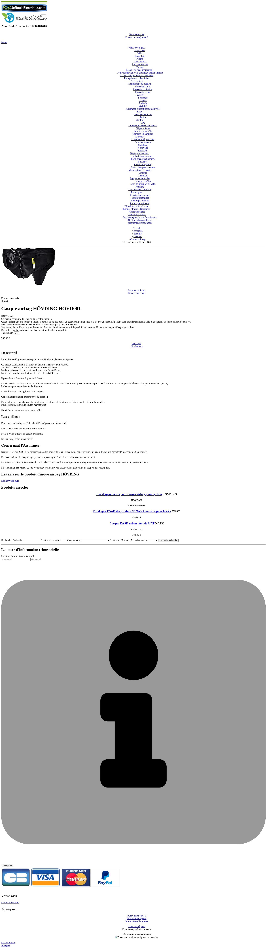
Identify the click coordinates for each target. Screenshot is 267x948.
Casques (143, 100)
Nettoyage (143, 147)
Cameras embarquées (142, 134)
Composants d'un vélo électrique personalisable (140, 72)
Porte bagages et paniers (143, 159)
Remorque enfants (140, 200)
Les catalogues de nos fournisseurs (140, 217)
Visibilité (142, 106)
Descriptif (136, 343)
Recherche (6, 540)
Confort (140, 120)
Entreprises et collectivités (136, 78)
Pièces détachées (137, 211)
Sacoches (142, 161)
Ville (139, 53)
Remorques (136, 192)
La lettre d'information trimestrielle (18, 556)
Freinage (140, 186)
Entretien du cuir (143, 142)
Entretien (139, 136)
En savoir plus (8, 942)
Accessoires (136, 81)
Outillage (142, 145)
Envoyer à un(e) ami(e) (136, 37)
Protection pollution (142, 89)
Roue (139, 111)
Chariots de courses (142, 156)
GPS (142, 122)
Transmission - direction (139, 189)
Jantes (143, 117)
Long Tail (139, 56)
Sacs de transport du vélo (143, 184)
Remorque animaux (139, 203)
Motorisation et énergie (140, 170)
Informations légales (136, 918)
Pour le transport (140, 64)
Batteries (143, 172)
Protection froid (142, 86)
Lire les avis (136, 346)
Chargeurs (143, 175)
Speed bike (139, 50)
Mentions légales (136, 926)
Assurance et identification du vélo (143, 109)
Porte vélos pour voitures (143, 167)
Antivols (143, 103)
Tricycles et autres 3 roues (136, 206)
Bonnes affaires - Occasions (136, 209)
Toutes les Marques (119, 540)
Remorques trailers (140, 197)
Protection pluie (142, 92)
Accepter (5, 945)
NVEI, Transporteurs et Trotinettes (136, 75)
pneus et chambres (143, 114)
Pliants (139, 58)
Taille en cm (7, 332)
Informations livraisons (136, 921)
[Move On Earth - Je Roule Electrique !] (24, 29)
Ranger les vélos (143, 181)
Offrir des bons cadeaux (139, 220)
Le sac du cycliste (142, 164)
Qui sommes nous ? (136, 915)
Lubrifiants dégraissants (142, 139)
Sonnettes (143, 97)
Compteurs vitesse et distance (143, 125)
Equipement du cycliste (139, 83)
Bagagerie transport (139, 153)
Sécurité (140, 95)
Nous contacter (136, 34)
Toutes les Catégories (51, 540)
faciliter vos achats (137, 214)
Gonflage (142, 150)
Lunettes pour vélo (143, 131)
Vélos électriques (136, 47)
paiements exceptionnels (140, 223)
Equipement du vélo (140, 178)
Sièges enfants (143, 128)
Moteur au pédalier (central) (139, 70)
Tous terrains (140, 61)
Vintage (140, 67)
